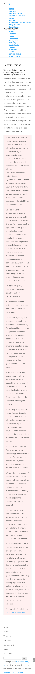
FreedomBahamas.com (15, 612)
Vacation (7, 636)
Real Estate (8, 654)
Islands (6, 631)
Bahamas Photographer (13, 672)
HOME (6, 627)
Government (9, 645)
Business (7, 640)
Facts (6, 649)
